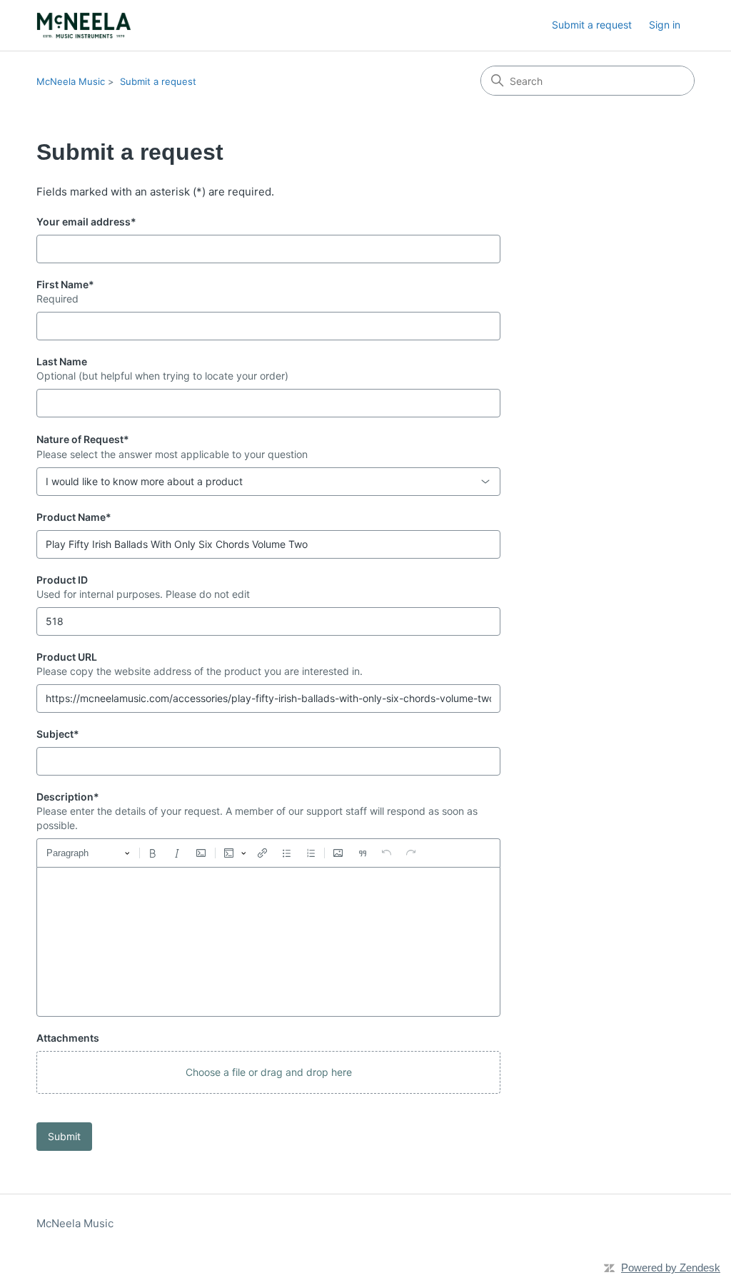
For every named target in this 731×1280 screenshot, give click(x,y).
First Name (65, 284)
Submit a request (592, 25)
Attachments (67, 1038)
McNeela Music (70, 81)
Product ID (62, 580)
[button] (268, 1072)
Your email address (86, 221)
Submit (64, 1136)
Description (67, 797)
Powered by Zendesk (670, 1267)
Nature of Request (82, 439)
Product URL (66, 657)
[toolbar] (268, 852)
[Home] (83, 25)
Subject (57, 734)
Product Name (73, 517)
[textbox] (268, 942)
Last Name (61, 361)
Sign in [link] (664, 25)
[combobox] (268, 481)
